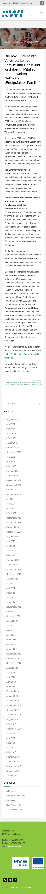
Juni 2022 (10, 588)
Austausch (17, 382)
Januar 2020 (12, 696)
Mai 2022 (10, 593)
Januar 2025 (12, 476)
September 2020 (13, 663)
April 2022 (11, 598)
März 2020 (11, 687)
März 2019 (11, 724)
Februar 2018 (12, 757)
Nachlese (10, 800)
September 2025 (13, 452)
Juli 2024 (10, 499)
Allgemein (35, 41)
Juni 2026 (10, 424)
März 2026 (11, 438)
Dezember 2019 (13, 701)
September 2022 (13, 574)
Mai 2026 (10, 429)
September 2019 (13, 715)
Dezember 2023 (13, 518)
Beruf (24, 382)
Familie (38, 382)
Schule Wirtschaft (14, 810)
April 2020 (11, 682)
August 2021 (12, 621)
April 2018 (11, 748)
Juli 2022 (10, 583)
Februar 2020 (12, 691)
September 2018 (13, 729)
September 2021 (13, 616)
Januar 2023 (12, 565)
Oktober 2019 (12, 710)
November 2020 (13, 654)
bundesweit (31, 382)
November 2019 (13, 705)
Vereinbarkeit (36, 385)
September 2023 (13, 532)
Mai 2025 (10, 461)
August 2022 (12, 579)
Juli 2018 (10, 733)
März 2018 (11, 752)
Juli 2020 (10, 673)
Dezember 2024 (13, 480)
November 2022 (13, 569)
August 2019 (12, 719)
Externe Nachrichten (12, 43)
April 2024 (11, 508)
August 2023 (12, 536)
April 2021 (11, 635)
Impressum (14, 887)
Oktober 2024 (12, 490)
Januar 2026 (12, 443)
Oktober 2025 (12, 447)
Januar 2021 (12, 649)
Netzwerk (26, 385)
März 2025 (11, 466)
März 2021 (11, 640)
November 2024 (13, 485)
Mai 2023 (10, 546)
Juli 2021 (10, 626)
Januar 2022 (12, 602)
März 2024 (11, 513)
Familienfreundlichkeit (13, 385)
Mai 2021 (10, 630)
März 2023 (11, 555)
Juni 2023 (10, 541)
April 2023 (11, 551)
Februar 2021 (12, 644)
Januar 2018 (12, 762)
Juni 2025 (10, 457)
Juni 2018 (10, 738)
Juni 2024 (10, 504)
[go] (39, 404)
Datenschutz (26, 887)
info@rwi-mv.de (14, 846)
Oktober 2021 (12, 611)
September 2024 (13, 494)
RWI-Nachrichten (27, 43)
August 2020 (12, 668)
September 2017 (13, 776)
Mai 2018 (10, 743)
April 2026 (11, 433)
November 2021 (13, 607)
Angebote (9, 382)
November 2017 (13, 771)
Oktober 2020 (12, 658)
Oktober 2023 (12, 527)
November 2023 (13, 523)
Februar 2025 (12, 471)
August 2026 (12, 419)
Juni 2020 (10, 677)
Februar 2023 (12, 560)
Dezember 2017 (13, 766)
